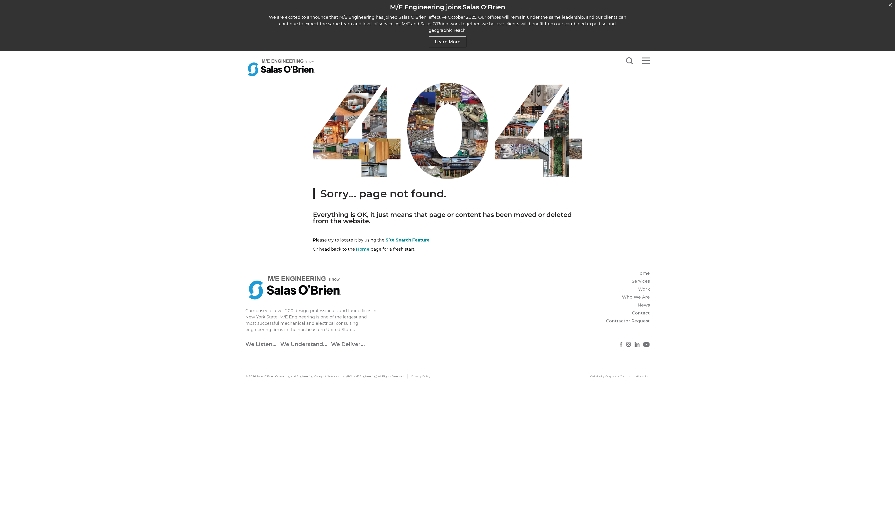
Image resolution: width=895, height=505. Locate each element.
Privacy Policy (421, 376)
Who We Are (636, 297)
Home (362, 249)
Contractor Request (628, 321)
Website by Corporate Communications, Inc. (620, 376)
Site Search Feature (408, 240)
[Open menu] (646, 61)
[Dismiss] (890, 5)
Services (641, 281)
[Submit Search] (629, 60)
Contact (641, 313)
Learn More (447, 41)
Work (644, 289)
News (644, 305)
